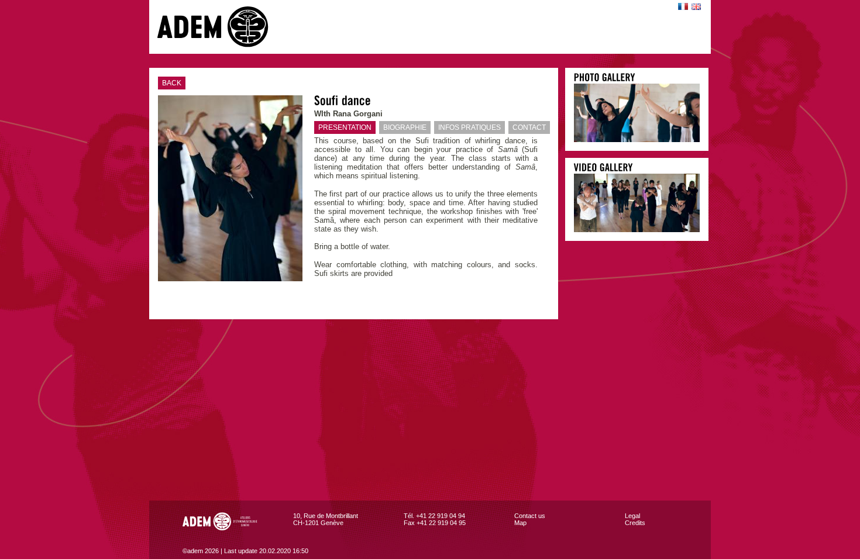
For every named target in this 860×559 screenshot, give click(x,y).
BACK (171, 83)
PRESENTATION (344, 127)
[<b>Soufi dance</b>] (637, 139)
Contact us (529, 515)
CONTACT (529, 127)
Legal (632, 515)
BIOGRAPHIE (404, 127)
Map (520, 522)
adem (224, 26)
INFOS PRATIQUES (469, 127)
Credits (635, 522)
